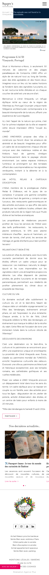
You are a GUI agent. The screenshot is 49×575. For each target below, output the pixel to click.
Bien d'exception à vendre (24, 545)
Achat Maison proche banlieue (24, 536)
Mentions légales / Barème (24, 560)
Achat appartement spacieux (24, 548)
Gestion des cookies (24, 567)
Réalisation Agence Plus (24, 572)
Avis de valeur (9, 567)
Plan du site (25, 563)
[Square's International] (7, 5)
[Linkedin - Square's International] (32, 526)
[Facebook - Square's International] (15, 526)
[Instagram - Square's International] (21, 526)
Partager (10, 416)
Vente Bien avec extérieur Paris (24, 539)
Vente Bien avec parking (24, 551)
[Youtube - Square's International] (27, 526)
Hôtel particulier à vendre (24, 542)
